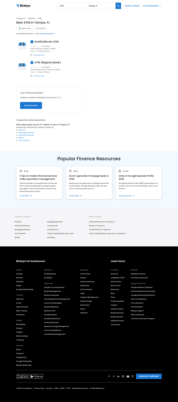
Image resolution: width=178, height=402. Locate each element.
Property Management (89, 297)
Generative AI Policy (80, 388)
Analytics (20, 353)
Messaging (20, 324)
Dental (83, 278)
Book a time (115, 285)
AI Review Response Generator (143, 291)
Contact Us (115, 324)
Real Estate (85, 305)
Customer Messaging (53, 303)
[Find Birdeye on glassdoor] (132, 376)
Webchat (20, 299)
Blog (112, 293)
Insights (19, 332)
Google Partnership (24, 361)
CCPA (68, 388)
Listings (19, 274)
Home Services (86, 289)
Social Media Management (54, 334)
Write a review (132, 5)
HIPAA (62, 388)
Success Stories (117, 309)
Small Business (50, 274)
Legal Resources (117, 321)
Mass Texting (21, 311)
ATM (42, 55)
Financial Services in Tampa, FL (102, 222)
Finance (31, 18)
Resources (115, 289)
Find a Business (137, 303)
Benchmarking (22, 336)
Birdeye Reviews (117, 313)
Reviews (19, 278)
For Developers (137, 307)
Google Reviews (50, 315)
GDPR (56, 388)
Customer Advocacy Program (143, 318)
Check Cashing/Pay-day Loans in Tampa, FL (107, 233)
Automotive (85, 274)
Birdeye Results (117, 317)
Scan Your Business (138, 299)
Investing (51, 237)
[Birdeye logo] (23, 6)
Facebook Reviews (51, 322)
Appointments (22, 307)
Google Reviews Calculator (142, 287)
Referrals (19, 281)
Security (49, 388)
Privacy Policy (39, 388)
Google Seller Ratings (24, 289)
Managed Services (138, 274)
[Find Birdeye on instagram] (123, 376)
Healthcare (84, 285)
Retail (82, 309)
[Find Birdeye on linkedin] (118, 376)
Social (18, 303)
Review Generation (51, 295)
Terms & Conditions (24, 388)
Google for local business (54, 287)
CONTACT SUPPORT (149, 376)
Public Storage (86, 301)
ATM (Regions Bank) (48, 62)
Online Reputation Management (57, 299)
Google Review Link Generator (143, 295)
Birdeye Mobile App (23, 365)
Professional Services (139, 278)
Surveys (19, 328)
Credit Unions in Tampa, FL (100, 229)
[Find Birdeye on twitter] (114, 376)
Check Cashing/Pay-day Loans (60, 233)
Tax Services (52, 225)
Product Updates (117, 301)
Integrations (21, 357)
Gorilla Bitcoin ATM (47, 41)
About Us (114, 274)
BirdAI (18, 349)
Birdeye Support (137, 311)
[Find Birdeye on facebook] (109, 376)
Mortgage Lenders (26, 132)
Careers (114, 305)
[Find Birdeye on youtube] (128, 376)
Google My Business (52, 318)
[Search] (118, 6)
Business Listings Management (56, 326)
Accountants (24, 140)
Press (113, 297)
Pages (18, 285)
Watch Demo (116, 281)
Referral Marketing (51, 307)
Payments (20, 315)
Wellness (84, 313)
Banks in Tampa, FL (97, 225)
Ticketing (20, 340)
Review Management (52, 291)
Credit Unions (53, 229)
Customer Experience (52, 330)
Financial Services (26, 135)
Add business (31, 105)
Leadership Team (118, 278)
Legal (82, 293)
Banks (21, 137)
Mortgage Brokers (55, 222)
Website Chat (49, 311)
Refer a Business (137, 315)
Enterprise (48, 278)
